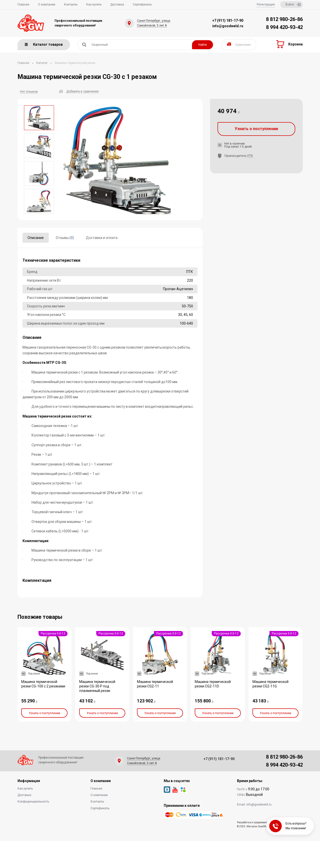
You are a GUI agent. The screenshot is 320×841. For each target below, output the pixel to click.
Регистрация (266, 4)
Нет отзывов (29, 91)
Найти (202, 44)
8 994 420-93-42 (284, 27)
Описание (36, 238)
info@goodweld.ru (227, 26)
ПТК (250, 156)
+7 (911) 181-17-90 (227, 20)
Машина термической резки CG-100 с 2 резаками (43, 684)
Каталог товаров (48, 44)
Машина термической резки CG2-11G (270, 684)
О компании (46, 4)
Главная (23, 4)
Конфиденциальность (33, 801)
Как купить (94, 4)
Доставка (117, 4)
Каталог (42, 63)
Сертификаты (142, 4)
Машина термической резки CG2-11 (155, 684)
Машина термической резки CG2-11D (213, 684)
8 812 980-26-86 (284, 19)
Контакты (71, 4)
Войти (290, 4)
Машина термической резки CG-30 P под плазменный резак (97, 686)
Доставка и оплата (102, 238)
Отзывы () (65, 238)
